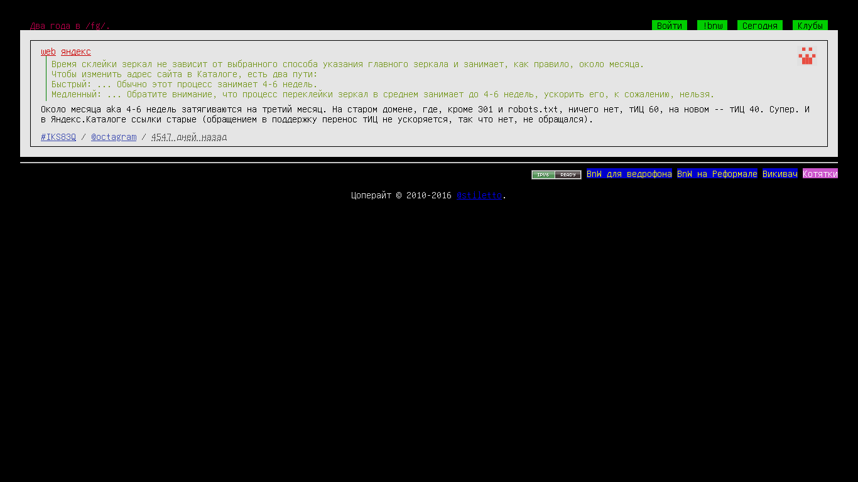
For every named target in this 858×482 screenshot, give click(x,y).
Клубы (810, 25)
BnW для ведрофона (629, 173)
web (48, 51)
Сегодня (760, 25)
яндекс (76, 51)
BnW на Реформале (717, 173)
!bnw (712, 25)
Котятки (820, 173)
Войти (669, 25)
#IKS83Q (58, 136)
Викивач (780, 173)
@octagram (113, 136)
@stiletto (479, 195)
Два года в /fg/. (70, 25)
